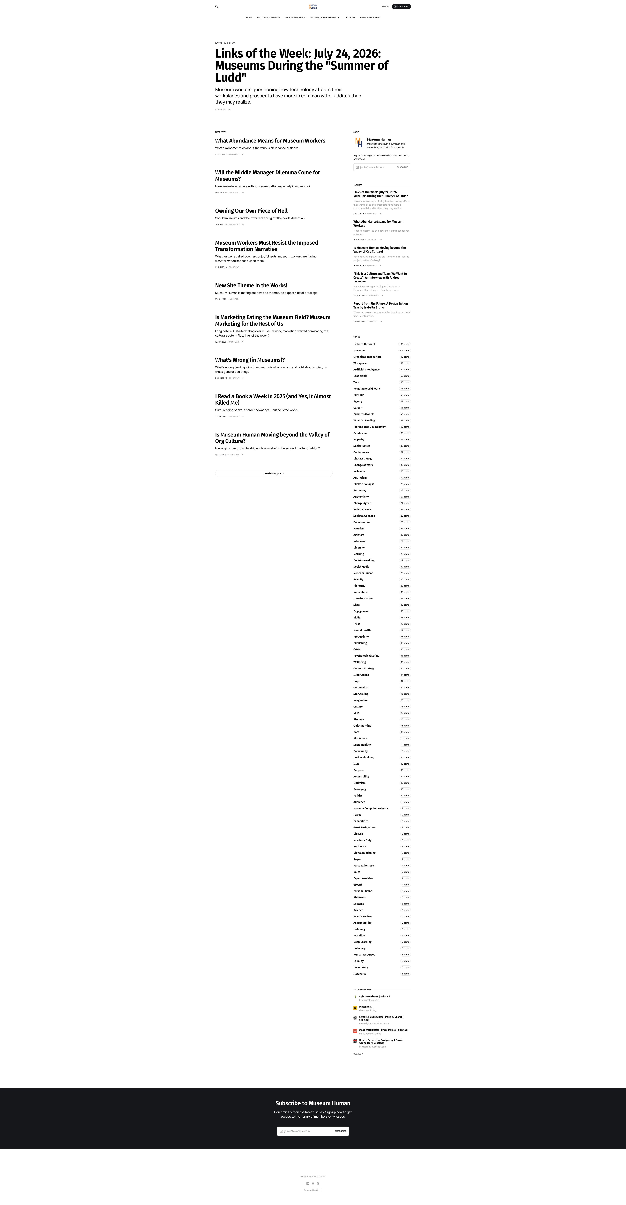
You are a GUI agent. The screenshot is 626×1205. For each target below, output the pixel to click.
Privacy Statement (370, 17)
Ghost (319, 1190)
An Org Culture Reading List (325, 17)
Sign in (385, 6)
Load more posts (274, 473)
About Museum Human (268, 17)
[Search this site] (216, 6)
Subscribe (403, 6)
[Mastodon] (318, 1183)
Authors (350, 17)
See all (357, 1053)
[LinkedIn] (307, 1183)
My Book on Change (295, 17)
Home (249, 17)
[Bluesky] (313, 1183)
